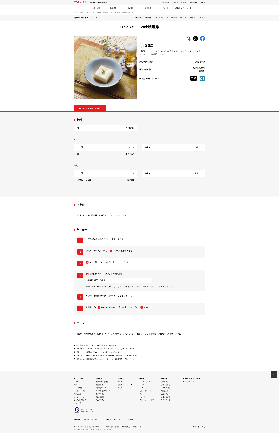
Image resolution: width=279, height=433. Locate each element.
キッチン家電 (95, 8)
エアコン (120, 382)
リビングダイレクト (189, 382)
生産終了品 (164, 394)
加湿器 (120, 388)
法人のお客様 (193, 2)
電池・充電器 (100, 397)
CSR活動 (108, 419)
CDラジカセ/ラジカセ (146, 382)
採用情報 (183, 2)
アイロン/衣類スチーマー (104, 391)
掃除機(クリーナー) (102, 388)
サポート (165, 8)
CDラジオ (143, 385)
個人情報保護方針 (94, 427)
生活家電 (113, 8)
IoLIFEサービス (166, 400)
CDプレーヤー (144, 388)
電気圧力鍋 (77, 394)
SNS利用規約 (126, 427)
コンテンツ (159, 18)
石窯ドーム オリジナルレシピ (104, 12)
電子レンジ (77, 385)
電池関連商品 (100, 400)
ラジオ (142, 394)
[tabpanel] (139, 153)
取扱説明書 (164, 391)
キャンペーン (172, 18)
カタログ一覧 (165, 388)
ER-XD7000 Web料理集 (121, 12)
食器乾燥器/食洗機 (80, 400)
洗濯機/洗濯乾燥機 (102, 382)
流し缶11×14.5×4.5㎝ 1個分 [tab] (90, 108)
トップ (76, 12)
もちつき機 (77, 403)
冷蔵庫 (76, 382)
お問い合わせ (165, 2)
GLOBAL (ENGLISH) (199, 427)
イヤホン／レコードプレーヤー (149, 400)
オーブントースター (80, 391)
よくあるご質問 (166, 397)
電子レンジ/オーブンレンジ (87, 12)
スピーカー (143, 397)
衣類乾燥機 (99, 385)
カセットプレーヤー (146, 391)
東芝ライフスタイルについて (92, 419)
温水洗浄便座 (100, 394)
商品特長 (148, 18)
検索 (203, 2)
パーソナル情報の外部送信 (111, 427)
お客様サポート (166, 382)
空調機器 (131, 8)
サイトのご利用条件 (80, 427)
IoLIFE (202, 18)
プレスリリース (128, 419)
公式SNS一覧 (137, 427)
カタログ (183, 18)
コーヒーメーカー (79, 397)
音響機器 (148, 8)
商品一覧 (138, 18)
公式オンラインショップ (183, 8)
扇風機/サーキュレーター (126, 385)
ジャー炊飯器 (78, 388)
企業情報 (175, 2)
